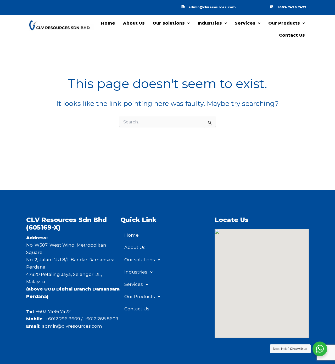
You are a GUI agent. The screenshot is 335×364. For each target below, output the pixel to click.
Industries (210, 23)
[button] (171, 23)
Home (108, 23)
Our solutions (169, 23)
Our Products (284, 23)
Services (245, 23)
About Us (134, 23)
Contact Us (292, 35)
